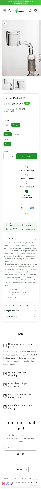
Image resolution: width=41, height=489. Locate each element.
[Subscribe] (33, 448)
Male (7, 125)
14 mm (7, 134)
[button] (4, 10)
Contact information (21, 486)
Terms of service (21, 482)
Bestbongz (12, 479)
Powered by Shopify (21, 479)
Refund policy (33, 479)
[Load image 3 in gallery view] (20, 84)
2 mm (7, 144)
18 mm (17, 134)
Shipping (6, 115)
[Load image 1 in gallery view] (8, 84)
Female (16, 125)
